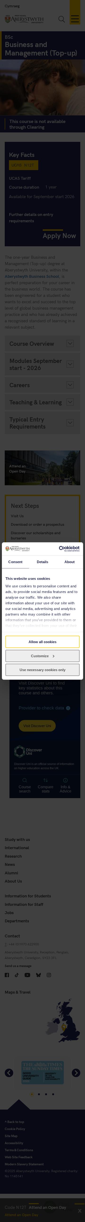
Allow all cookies (42, 642)
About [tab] (69, 562)
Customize (40, 656)
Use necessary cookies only (42, 670)
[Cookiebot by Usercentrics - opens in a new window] (60, 549)
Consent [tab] (15, 562)
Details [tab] (42, 562)
